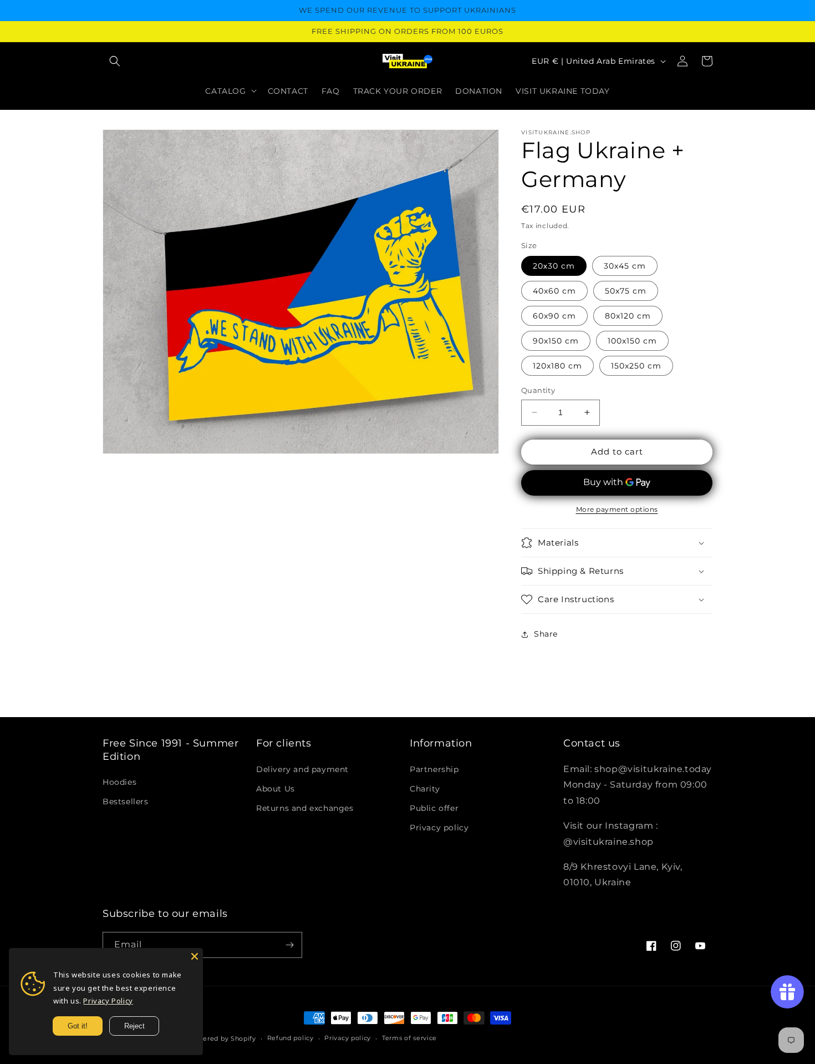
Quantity (538, 390)
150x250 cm (636, 366)
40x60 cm (554, 291)
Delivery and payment (302, 769)
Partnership (434, 769)
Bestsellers (126, 801)
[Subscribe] (289, 945)
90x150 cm (556, 341)
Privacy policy (439, 828)
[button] (115, 61)
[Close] (194, 956)
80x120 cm (628, 316)
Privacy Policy (108, 1001)
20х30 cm (554, 266)
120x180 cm (557, 366)
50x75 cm (625, 291)
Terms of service (409, 1038)
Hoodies (119, 782)
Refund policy (290, 1038)
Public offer (434, 808)
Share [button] (546, 634)
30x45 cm (625, 266)
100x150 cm (632, 341)
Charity (425, 789)
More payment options (617, 509)
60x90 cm (554, 316)
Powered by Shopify (222, 1038)
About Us (275, 789)
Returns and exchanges (305, 808)
